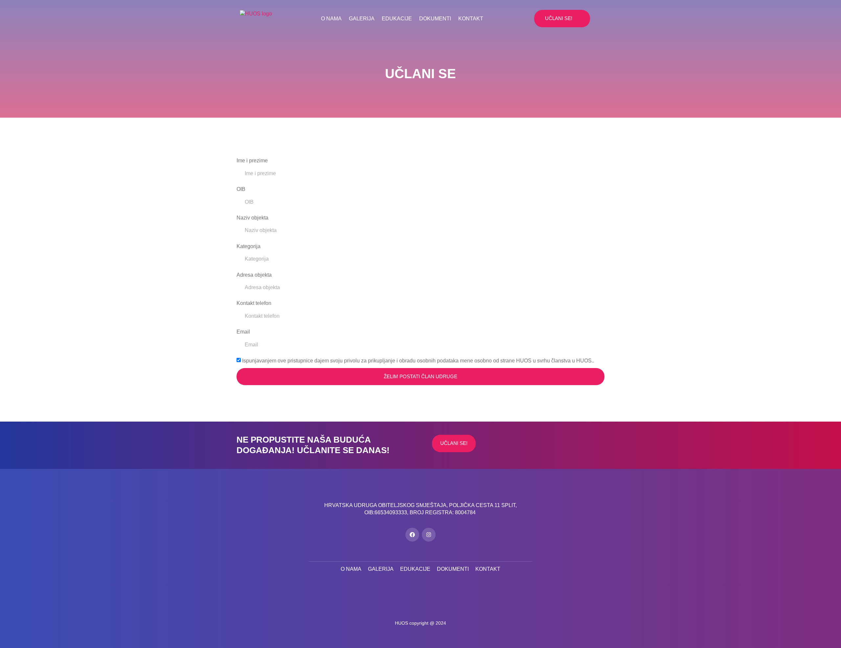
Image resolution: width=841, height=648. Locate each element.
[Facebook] (412, 535)
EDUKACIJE (397, 18)
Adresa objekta (254, 275)
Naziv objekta (252, 217)
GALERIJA (362, 18)
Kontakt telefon (254, 303)
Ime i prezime (252, 160)
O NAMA (331, 18)
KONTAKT (470, 18)
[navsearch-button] (527, 18)
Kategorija (249, 246)
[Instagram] (429, 535)
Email (243, 332)
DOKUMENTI (435, 18)
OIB (241, 189)
